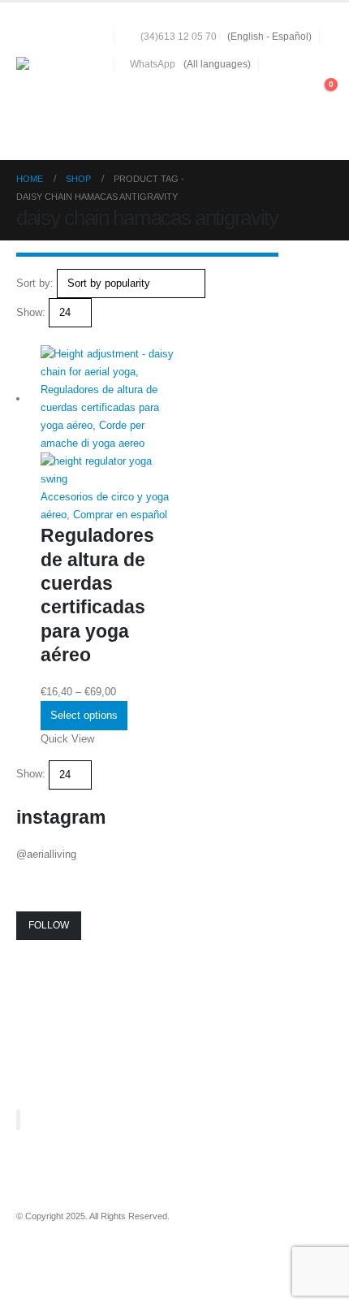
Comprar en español (120, 515)
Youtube (60, 1259)
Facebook (30, 1259)
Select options (84, 715)
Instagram (90, 1259)
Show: (30, 312)
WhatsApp (152, 63)
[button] (291, 92)
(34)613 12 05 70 (178, 36)
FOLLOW (48, 925)
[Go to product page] (107, 416)
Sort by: (35, 283)
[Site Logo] (61, 81)
